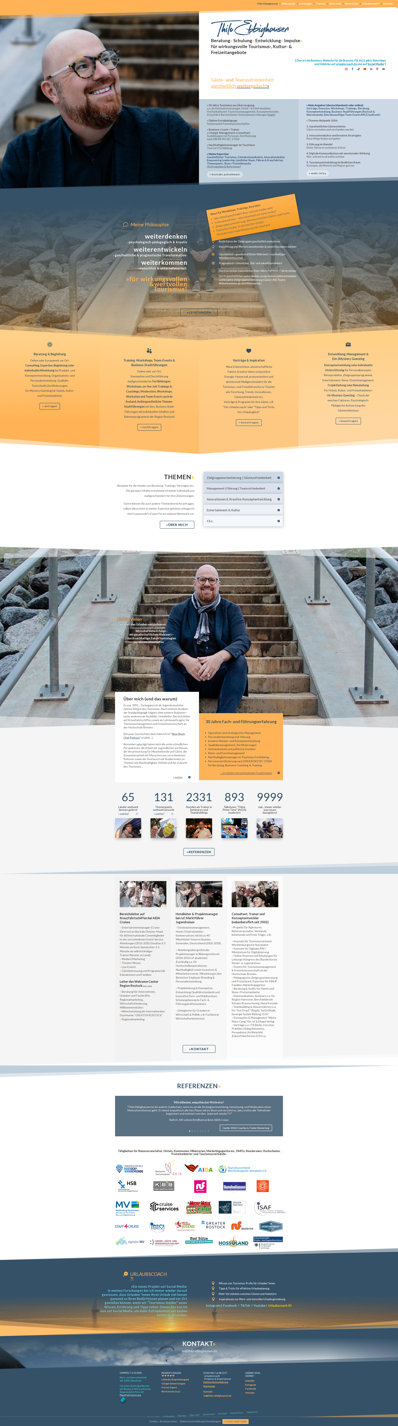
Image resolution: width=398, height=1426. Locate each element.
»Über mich (177, 525)
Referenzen (351, 3)
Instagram (213, 1305)
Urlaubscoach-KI (280, 1305)
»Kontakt (199, 1049)
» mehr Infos (317, 173)
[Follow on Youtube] (364, 69)
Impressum (209, 1386)
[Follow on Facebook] (352, 69)
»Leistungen (199, 312)
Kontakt (388, 3)
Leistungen (305, 3)
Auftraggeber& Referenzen (224, 166)
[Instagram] (346, 69)
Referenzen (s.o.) (171, 1391)
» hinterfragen (249, 422)
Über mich (335, 3)
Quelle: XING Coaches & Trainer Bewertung (246, 1127)
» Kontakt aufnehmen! (225, 174)
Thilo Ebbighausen (267, 3)
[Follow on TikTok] (358, 69)
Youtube (259, 1305)
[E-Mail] (383, 69)
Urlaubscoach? (370, 3)
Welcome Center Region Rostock (139, 983)
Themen (320, 3)
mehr (271, 114)
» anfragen (49, 406)
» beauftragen (348, 421)
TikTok (245, 1305)
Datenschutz (236, 1412)
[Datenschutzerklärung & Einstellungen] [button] (200, 1421)
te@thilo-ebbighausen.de (199, 1351)
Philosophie (288, 3)
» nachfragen (149, 427)
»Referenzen (199, 852)
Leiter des (139, 983)
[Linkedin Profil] (371, 69)
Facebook (230, 1305)
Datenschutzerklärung (215, 1382)
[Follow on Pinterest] (377, 69)
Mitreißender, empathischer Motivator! (199, 1102)
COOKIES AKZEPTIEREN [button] (235, 1421)
